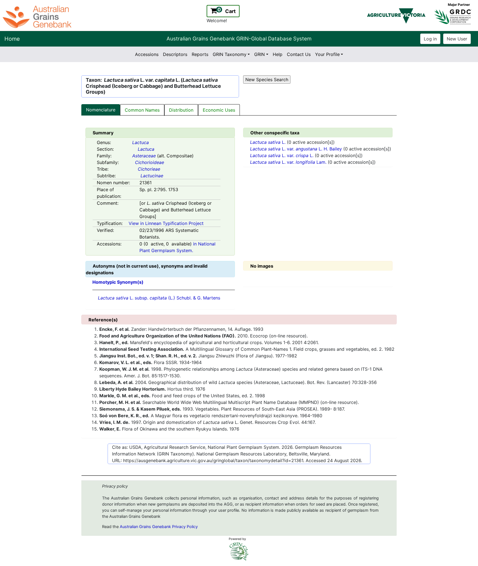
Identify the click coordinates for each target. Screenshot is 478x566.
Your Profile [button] (327, 54)
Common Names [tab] (142, 110)
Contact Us (299, 54)
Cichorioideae (149, 162)
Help (277, 54)
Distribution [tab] (181, 110)
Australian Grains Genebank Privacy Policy (159, 526)
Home (12, 38)
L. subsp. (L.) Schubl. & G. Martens (159, 298)
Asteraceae (144, 155)
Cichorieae (149, 169)
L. (268, 142)
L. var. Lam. (289, 162)
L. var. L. (282, 155)
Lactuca (140, 142)
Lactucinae (152, 175)
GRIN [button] (259, 54)
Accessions (147, 54)
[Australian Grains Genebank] (37, 16)
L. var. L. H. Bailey (296, 149)
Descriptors (175, 54)
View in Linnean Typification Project (166, 223)
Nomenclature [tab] (100, 109)
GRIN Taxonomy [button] (229, 54)
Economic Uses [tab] (219, 110)
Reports (200, 54)
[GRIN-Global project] (239, 551)
